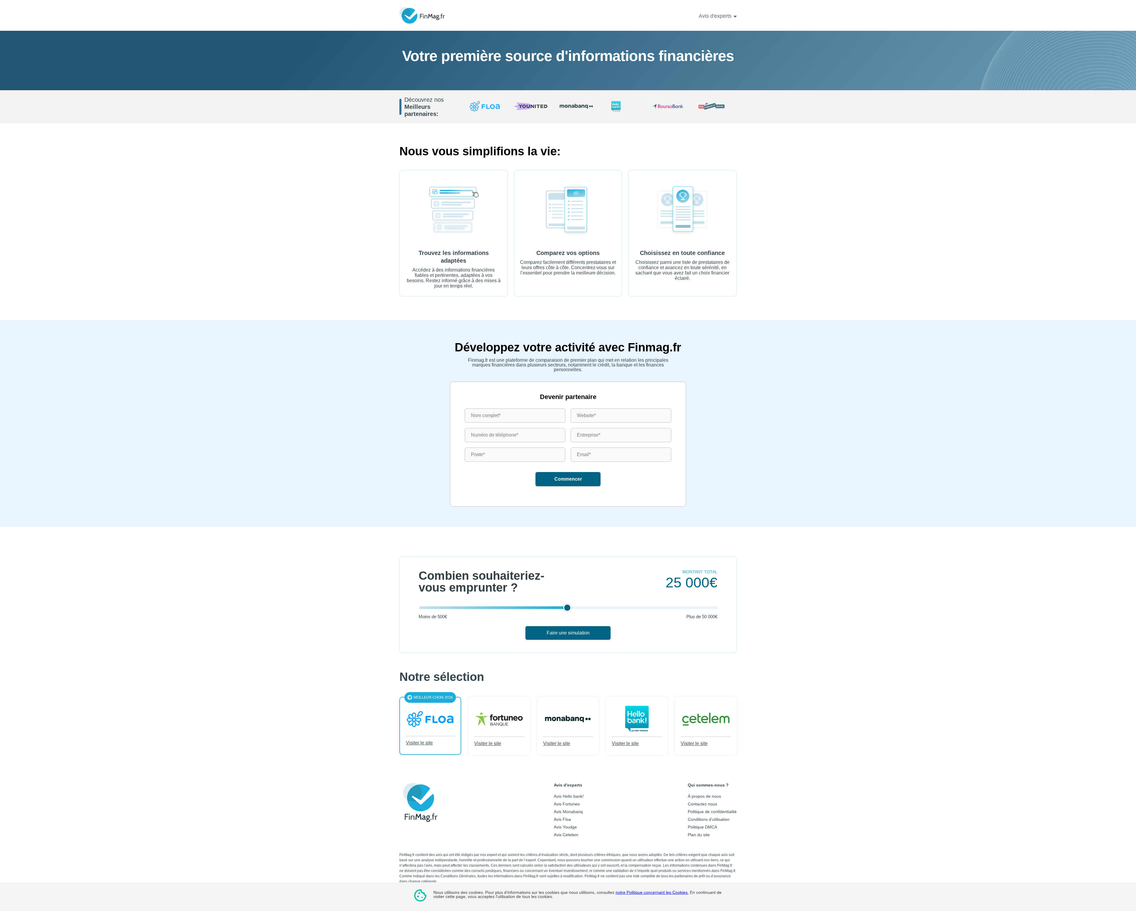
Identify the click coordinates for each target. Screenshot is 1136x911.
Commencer (568, 479)
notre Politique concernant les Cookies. (652, 892)
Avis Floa (562, 819)
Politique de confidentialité (712, 811)
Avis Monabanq (568, 811)
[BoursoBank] (668, 106)
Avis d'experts (715, 16)
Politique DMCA (702, 827)
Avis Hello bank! (569, 796)
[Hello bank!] (622, 106)
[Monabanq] (576, 107)
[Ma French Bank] (714, 106)
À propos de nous (704, 796)
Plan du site (699, 834)
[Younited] (531, 106)
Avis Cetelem (566, 834)
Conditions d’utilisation (709, 819)
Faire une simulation (568, 632)
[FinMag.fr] (420, 817)
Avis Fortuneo (567, 804)
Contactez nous (702, 804)
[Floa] (485, 106)
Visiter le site (419, 742)
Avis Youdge (565, 827)
